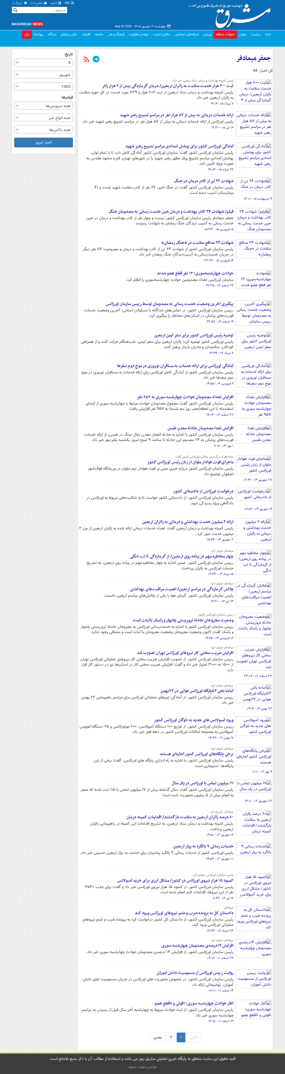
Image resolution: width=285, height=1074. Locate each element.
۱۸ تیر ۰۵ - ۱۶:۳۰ (223, 127)
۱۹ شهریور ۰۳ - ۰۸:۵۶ (258, 509)
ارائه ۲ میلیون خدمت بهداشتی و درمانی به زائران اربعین (188, 521)
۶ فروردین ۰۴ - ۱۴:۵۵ (220, 383)
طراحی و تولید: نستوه (142, 1067)
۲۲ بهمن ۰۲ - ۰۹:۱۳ (259, 708)
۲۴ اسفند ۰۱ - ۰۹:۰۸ (220, 958)
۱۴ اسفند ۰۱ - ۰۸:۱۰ (221, 990)
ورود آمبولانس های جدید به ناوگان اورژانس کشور (194, 720)
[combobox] (43, 62)
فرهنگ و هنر (116, 34)
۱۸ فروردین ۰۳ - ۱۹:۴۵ (219, 638)
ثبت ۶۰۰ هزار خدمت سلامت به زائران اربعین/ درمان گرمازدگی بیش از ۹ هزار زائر (168, 86)
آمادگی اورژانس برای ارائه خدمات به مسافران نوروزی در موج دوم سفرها (175, 365)
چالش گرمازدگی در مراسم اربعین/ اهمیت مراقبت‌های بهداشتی (182, 589)
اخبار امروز (43, 142)
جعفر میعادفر (253, 58)
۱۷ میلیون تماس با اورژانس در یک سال (203, 783)
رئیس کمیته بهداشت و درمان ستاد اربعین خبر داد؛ (203, 80)
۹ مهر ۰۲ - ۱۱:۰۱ (262, 771)
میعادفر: (228, 907)
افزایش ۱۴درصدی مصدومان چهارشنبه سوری (197, 945)
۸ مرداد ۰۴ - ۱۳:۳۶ (221, 353)
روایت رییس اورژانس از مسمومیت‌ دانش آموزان (195, 972)
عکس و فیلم (69, 34)
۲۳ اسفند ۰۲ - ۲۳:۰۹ (258, 676)
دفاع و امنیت (161, 34)
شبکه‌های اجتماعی (187, 34)
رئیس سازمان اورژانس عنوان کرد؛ (213, 875)
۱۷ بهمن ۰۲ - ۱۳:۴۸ (221, 737)
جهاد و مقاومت (139, 34)
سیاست (256, 34)
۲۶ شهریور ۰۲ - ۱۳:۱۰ (258, 800)
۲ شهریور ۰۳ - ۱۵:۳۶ (220, 539)
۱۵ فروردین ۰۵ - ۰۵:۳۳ (219, 229)
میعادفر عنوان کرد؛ (222, 551)
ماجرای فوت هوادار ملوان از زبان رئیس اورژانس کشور (190, 462)
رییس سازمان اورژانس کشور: (216, 614)
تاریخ (69, 54)
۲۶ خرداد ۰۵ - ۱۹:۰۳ (221, 169)
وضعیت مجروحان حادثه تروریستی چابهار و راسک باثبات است (183, 620)
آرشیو (54, 3)
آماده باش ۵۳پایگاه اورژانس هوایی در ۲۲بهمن (197, 690)
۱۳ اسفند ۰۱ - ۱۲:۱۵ (221, 1021)
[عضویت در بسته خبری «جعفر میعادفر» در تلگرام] (96, 60)
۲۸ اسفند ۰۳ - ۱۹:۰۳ (220, 414)
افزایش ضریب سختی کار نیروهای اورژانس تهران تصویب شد (185, 652)
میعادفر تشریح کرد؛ (221, 811)
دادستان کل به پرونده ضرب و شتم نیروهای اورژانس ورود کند (184, 913)
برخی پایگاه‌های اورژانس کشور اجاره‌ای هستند (197, 754)
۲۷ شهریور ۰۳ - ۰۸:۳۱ (257, 479)
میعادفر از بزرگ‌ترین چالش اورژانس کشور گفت (205, 456)
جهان (242, 34)
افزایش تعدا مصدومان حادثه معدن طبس (201, 428)
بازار (27, 34)
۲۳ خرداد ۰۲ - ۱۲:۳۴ (220, 930)
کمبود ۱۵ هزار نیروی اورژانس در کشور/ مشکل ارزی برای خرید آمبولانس (175, 880)
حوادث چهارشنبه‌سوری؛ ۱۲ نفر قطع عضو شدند (195, 273)
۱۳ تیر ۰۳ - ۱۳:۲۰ (222, 601)
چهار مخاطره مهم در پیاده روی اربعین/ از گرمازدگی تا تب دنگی (182, 556)
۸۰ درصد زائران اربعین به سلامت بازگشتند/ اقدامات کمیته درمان (180, 817)
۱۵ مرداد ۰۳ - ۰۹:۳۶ (221, 574)
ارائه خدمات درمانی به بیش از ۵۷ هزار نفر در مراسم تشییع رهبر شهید (177, 115)
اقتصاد (86, 34)
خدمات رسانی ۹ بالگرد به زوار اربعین (203, 846)
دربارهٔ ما (18, 3)
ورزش (207, 34)
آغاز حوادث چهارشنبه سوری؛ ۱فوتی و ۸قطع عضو (194, 1003)
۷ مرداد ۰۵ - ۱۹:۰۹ (222, 103)
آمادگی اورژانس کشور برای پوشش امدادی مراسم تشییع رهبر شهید (179, 146)
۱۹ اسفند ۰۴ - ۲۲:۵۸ (220, 321)
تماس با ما (37, 3)
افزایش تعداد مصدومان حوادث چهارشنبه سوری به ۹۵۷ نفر (185, 397)
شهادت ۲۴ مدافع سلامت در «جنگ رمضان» (197, 242)
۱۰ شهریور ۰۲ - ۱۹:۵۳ (220, 858)
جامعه (99, 34)
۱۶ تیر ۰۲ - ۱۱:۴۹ (223, 898)
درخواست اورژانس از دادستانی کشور (203, 491)
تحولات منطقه (225, 34)
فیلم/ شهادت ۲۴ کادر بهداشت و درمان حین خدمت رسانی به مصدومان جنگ (171, 211)
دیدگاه (52, 34)
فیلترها (67, 97)
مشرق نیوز (231, 14)
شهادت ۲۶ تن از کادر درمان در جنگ (204, 181)
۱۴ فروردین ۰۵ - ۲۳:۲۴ (219, 260)
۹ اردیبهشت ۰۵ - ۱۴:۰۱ (258, 198)
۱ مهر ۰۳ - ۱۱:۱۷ (224, 445)
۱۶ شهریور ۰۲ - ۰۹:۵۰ (220, 834)
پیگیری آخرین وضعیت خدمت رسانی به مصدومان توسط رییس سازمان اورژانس (170, 303)
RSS (68, 3)
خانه (268, 34)
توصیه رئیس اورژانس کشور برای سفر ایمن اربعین (194, 335)
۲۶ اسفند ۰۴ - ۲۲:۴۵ (220, 285)
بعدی (158, 1037)
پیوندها (38, 34)
